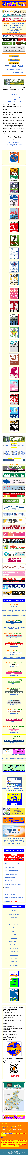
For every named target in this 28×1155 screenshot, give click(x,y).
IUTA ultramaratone (9, 877)
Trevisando (7, 891)
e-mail (6, 144)
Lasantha (23, 1152)
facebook (12, 144)
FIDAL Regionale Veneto (11, 870)
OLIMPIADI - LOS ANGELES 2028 (13, 898)
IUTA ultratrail (8, 881)
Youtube (14, 146)
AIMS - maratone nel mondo (11, 864)
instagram (19, 144)
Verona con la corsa (9, 894)
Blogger (16, 1151)
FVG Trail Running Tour (10, 874)
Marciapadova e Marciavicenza (12, 884)
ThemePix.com (10, 1152)
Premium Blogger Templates (14, 1153)
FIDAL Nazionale (9, 867)
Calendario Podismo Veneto (17, 1149)
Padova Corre (8, 887)
